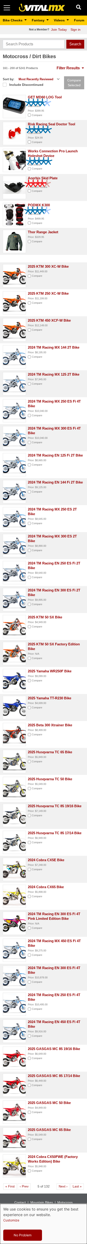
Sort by (8, 79)
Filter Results (69, 68)
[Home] (42, 8)
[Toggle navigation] (7, 8)
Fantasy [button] (38, 20)
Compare (37, 115)
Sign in (76, 29)
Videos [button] (60, 20)
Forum (79, 20)
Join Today (59, 29)
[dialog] (43, 1224)
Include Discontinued (26, 85)
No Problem (23, 1235)
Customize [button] (11, 1220)
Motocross (65, 1202)
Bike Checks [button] (13, 20)
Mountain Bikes (41, 1202)
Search (75, 44)
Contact (20, 1202)
